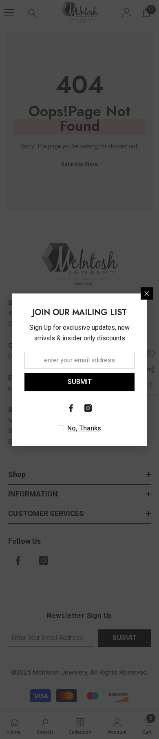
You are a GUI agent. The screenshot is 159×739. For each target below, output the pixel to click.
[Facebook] (71, 408)
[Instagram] (88, 408)
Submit (80, 382)
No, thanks (84, 428)
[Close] (147, 293)
